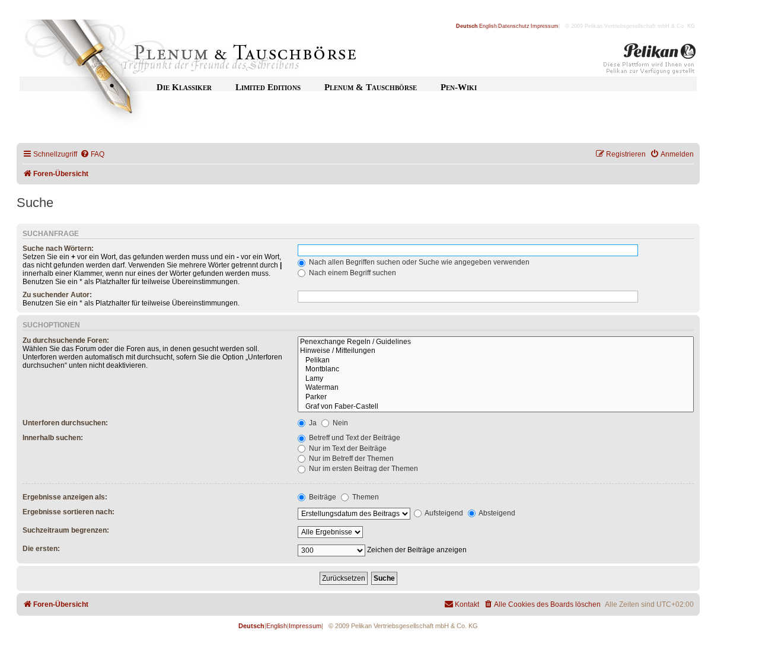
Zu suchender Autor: (57, 295)
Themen (364, 497)
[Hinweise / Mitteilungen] (496, 351)
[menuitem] (92, 155)
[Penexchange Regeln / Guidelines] (496, 342)
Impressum (545, 26)
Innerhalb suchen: (53, 438)
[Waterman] (496, 388)
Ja (312, 423)
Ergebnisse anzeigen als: (65, 497)
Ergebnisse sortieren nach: (68, 512)
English (488, 26)
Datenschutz (514, 26)
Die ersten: (41, 549)
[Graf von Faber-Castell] (496, 407)
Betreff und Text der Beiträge (353, 438)
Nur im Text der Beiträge (347, 448)
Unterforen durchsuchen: (65, 423)
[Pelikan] (650, 61)
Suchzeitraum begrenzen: (66, 530)
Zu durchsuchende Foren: (66, 340)
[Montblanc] (496, 369)
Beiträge (321, 497)
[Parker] (496, 397)
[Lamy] (496, 379)
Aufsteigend (443, 513)
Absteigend (496, 513)
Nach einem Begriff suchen (351, 273)
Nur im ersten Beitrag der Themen (362, 468)
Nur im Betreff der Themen (350, 458)
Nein (339, 423)
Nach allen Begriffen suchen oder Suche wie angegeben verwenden (418, 262)
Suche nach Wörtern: (58, 248)
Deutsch (467, 26)
